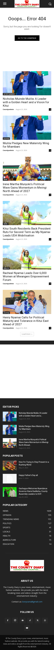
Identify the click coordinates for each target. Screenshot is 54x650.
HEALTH (6, 268)
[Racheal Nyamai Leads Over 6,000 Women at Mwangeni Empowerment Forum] (27, 257)
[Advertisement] (27, 371)
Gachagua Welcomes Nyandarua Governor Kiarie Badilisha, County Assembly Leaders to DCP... (33, 491)
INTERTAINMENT (9, 94)
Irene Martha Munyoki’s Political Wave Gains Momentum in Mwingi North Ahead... (33, 442)
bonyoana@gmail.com (32, 601)
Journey (6, 138)
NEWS (5, 179)
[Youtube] (27, 628)
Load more (26, 334)
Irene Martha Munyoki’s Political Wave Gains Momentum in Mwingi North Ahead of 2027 (25, 188)
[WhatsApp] (45, 620)
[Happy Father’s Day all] (10, 478)
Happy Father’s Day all (28, 475)
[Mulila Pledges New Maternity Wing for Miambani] (27, 128)
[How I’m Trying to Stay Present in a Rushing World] (10, 465)
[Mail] (22, 620)
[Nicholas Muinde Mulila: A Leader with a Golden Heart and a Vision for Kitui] (27, 83)
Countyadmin (8, 109)
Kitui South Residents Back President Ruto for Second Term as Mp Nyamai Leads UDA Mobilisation (27, 232)
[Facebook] (7, 620)
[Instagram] (15, 620)
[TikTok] (30, 620)
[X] (37, 620)
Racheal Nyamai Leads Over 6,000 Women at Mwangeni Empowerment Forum (26, 276)
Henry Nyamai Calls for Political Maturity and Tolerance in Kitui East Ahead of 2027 (26, 321)
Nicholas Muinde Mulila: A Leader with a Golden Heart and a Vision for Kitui (26, 102)
